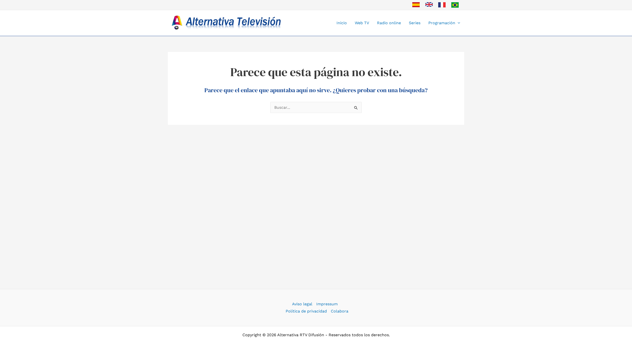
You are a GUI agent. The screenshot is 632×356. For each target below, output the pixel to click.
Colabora (339, 311)
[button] (457, 23)
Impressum (327, 304)
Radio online (389, 23)
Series (414, 23)
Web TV (362, 23)
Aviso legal (302, 304)
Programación (441, 23)
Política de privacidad (306, 311)
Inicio (341, 23)
